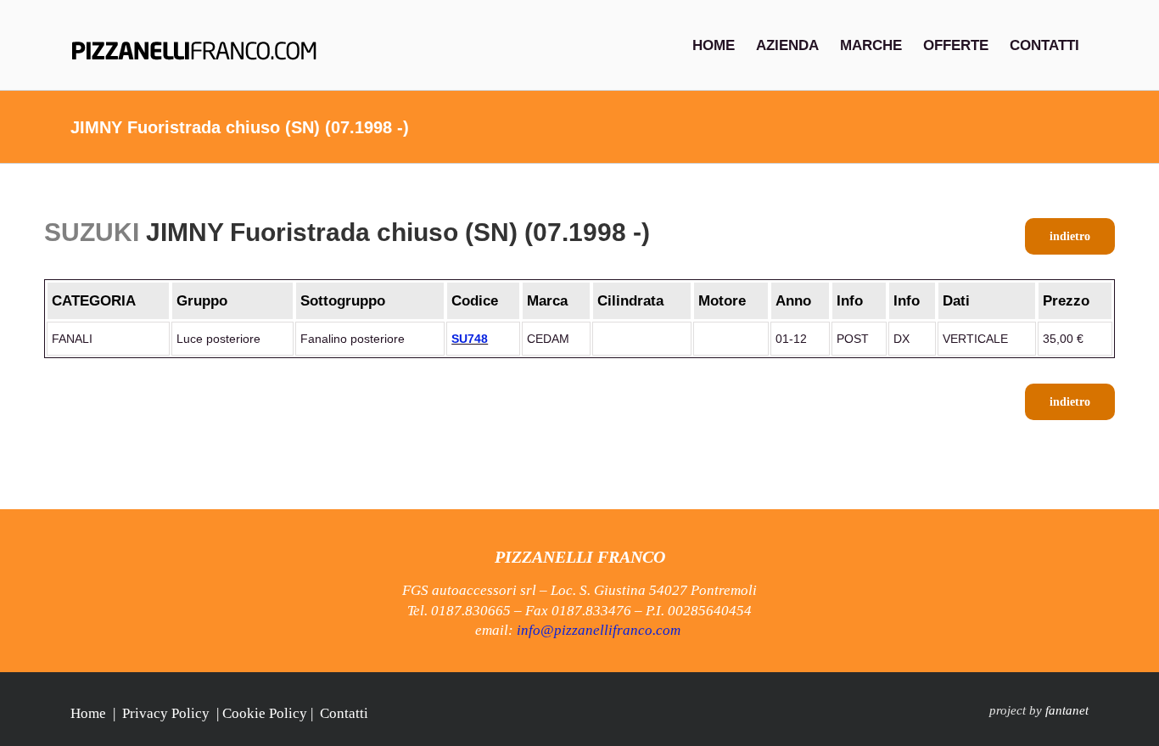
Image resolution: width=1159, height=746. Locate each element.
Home (88, 713)
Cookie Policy (264, 713)
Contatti (344, 713)
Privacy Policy (166, 713)
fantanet (1067, 710)
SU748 (469, 338)
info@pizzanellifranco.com (598, 630)
